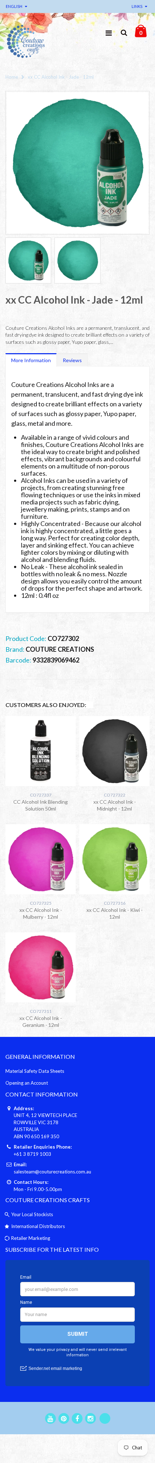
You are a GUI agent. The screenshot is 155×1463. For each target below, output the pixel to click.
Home (11, 77)
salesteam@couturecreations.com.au (52, 1171)
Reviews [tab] (72, 360)
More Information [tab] (31, 360)
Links (137, 6)
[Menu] (109, 32)
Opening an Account (26, 1083)
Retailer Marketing (30, 1238)
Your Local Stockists (32, 1214)
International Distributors (38, 1226)
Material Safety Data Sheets (34, 1071)
